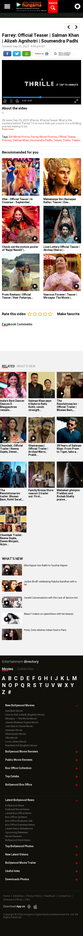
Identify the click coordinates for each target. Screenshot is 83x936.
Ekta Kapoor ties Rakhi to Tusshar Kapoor (46, 565)
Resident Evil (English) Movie (21, 745)
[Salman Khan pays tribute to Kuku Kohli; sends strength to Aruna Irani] (41, 385)
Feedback (49, 895)
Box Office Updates (16, 817)
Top (12, 776)
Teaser (57, 140)
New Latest (16, 854)
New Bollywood (20, 705)
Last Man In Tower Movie (19, 726)
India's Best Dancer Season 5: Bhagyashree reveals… (12, 405)
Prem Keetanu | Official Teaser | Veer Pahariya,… (17, 296)
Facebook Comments (17, 324)
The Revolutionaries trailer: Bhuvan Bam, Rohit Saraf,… (12, 495)
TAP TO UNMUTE (68, 84)
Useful (12, 871)
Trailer (66, 140)
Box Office (18, 768)
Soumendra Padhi (41, 140)
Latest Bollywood (19, 800)
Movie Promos (48, 136)
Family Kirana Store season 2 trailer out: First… (40, 493)
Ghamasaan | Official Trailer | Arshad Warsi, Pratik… (38, 450)
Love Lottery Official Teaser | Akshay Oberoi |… (61, 248)
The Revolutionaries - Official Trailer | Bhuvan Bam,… (68, 405)
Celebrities (25, 669)
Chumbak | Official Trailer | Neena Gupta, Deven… (11, 448)
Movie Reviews (13, 836)
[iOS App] (35, 906)
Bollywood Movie (21, 751)
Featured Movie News (17, 809)
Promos (7, 140)
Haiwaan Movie (13, 730)
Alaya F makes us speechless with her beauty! (48, 614)
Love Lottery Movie (15, 741)
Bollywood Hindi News (17, 840)
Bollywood (20, 862)
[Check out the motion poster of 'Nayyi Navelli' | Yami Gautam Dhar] (21, 224)
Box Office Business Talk (19, 820)
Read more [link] (8, 129)
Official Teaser (66, 136)
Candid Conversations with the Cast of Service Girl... (51, 597)
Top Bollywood (19, 846)
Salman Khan (21, 140)
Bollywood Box (18, 784)
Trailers (75, 140)
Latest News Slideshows (19, 828)
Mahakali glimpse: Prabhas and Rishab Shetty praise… (68, 495)
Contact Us (64, 895)
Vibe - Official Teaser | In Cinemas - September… (17, 201)
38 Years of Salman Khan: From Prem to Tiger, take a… (69, 448)
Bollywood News (14, 805)
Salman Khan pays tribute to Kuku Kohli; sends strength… (40, 405)
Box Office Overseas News (20, 824)
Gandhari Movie (14, 710)
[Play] (61, 393)
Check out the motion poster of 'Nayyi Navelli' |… (20, 248)
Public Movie (18, 759)
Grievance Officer (12, 899)
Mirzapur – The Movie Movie (21, 718)
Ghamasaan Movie (15, 733)
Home (6, 895)
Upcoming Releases (16, 832)
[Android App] (29, 906)
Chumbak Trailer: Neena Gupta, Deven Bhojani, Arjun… (11, 540)
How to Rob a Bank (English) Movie (24, 714)
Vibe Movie (11, 737)
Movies (7, 669)
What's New (26, 366)
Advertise (18, 895)
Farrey (34, 136)
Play (35, 191)
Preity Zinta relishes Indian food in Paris (45, 630)
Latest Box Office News (18, 813)
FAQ (27, 899)
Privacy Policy (33, 895)
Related (8, 366)
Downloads (17, 879)
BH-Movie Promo (19, 136)
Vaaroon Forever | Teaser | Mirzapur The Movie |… (60, 296)
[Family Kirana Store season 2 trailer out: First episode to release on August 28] (41, 475)
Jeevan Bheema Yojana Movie (21, 722)
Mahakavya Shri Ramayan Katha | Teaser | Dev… (59, 201)
